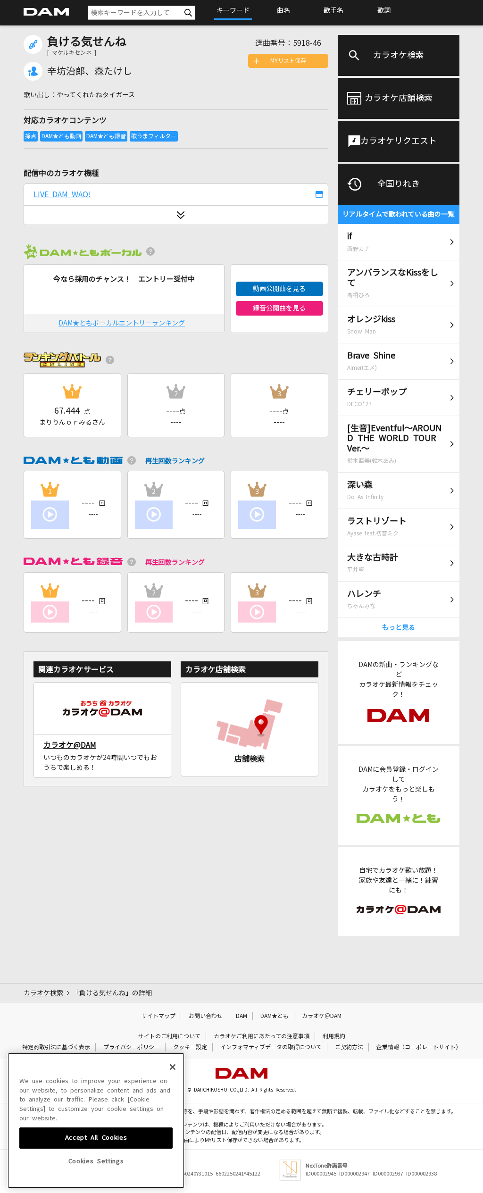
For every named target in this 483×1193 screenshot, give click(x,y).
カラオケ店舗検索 (399, 98)
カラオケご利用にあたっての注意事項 (261, 1036)
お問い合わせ (206, 1016)
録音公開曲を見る (279, 308)
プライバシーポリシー (131, 1047)
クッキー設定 (190, 1047)
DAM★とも (274, 1016)
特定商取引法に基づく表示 (56, 1047)
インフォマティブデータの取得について (271, 1047)
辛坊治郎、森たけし (89, 71)
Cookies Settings (96, 1161)
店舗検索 (249, 758)
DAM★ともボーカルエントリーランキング (121, 323)
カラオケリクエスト (398, 141)
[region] (96, 1120)
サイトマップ (158, 1016)
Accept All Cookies (96, 1138)
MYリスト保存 (288, 61)
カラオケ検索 (398, 55)
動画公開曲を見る (279, 288)
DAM (241, 1016)
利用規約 (334, 1036)
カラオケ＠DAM (321, 1016)
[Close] (172, 1067)
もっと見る (398, 627)
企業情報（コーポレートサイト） (418, 1047)
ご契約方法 (349, 1047)
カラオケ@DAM (69, 745)
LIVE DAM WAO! (62, 194)
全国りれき (398, 184)
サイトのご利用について (169, 1036)
